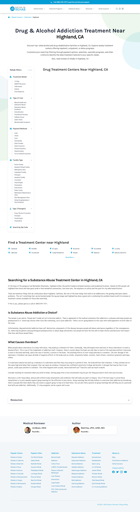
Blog (113, 457)
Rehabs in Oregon (16, 480)
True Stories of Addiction (120, 460)
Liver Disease (55, 476)
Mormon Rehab (97, 477)
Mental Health (55, 457)
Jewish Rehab (96, 470)
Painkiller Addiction (78, 467)
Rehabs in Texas (16, 467)
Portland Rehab (36, 483)
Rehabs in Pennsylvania (18, 483)
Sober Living (96, 464)
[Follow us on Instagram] (121, 471)
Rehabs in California (17, 460)
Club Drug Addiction (78, 483)
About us (115, 453)
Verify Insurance (117, 464)
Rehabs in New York (17, 464)
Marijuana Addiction (78, 474)
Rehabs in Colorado (17, 474)
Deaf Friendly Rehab (98, 483)
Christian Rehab (97, 474)
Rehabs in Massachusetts (19, 477)
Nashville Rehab (36, 464)
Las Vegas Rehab (36, 474)
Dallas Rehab (35, 460)
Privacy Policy (123, 504)
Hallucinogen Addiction (79, 470)
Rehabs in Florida (16, 457)
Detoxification (96, 457)
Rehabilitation (96, 460)
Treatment (96, 453)
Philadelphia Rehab (37, 470)
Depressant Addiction (79, 460)
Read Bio (36, 432)
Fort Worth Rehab (37, 457)
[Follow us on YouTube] (125, 471)
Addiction (55, 453)
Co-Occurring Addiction (99, 487)
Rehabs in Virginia (16, 487)
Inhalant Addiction (77, 477)
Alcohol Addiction (77, 464)
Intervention (55, 479)
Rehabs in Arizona (16, 470)
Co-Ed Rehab (96, 467)
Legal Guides (55, 483)
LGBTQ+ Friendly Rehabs (59, 467)
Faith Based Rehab (98, 480)
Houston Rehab (36, 467)
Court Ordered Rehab (58, 486)
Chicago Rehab (36, 487)
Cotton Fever (55, 464)
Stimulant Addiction (78, 457)
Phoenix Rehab (36, 477)
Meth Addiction (76, 480)
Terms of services (112, 504)
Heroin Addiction (77, 487)
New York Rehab (36, 480)
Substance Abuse (79, 453)
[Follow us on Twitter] (117, 471)
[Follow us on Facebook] (113, 471)
